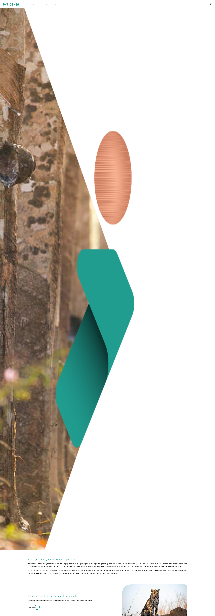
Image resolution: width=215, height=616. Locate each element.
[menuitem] (25, 4)
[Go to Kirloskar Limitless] (11, 4)
